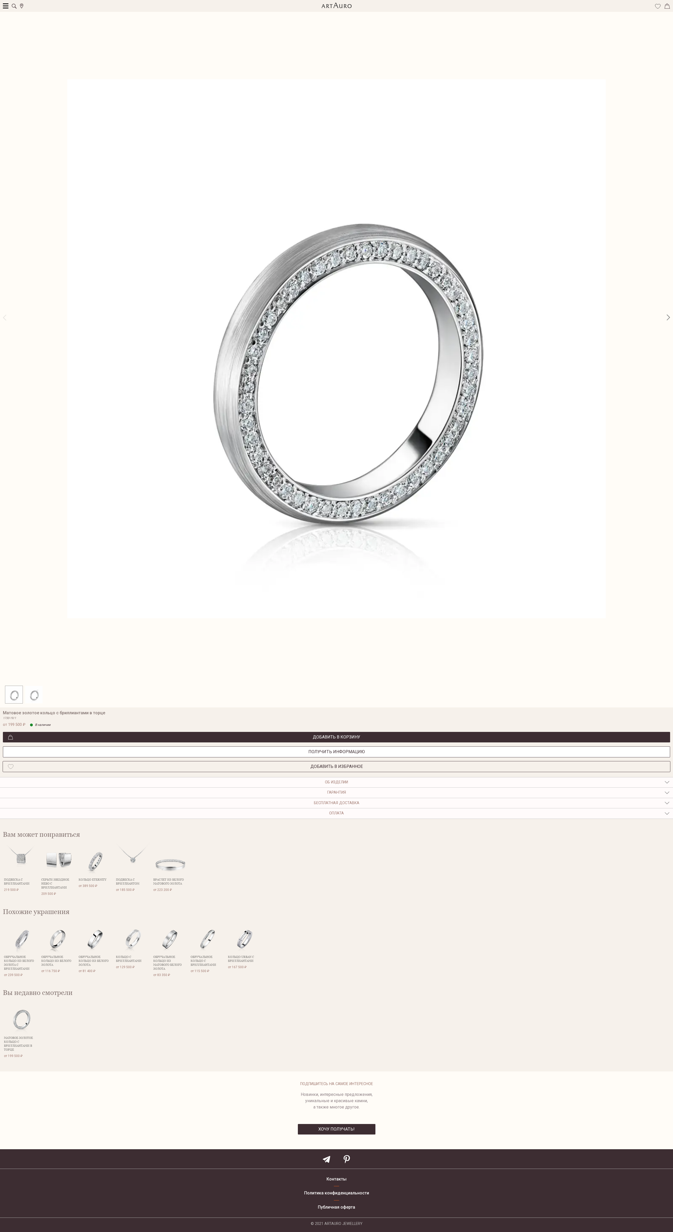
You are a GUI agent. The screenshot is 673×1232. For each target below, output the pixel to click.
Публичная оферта (336, 1207)
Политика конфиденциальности (336, 1193)
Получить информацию (336, 751)
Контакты (336, 1179)
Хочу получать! (336, 1129)
